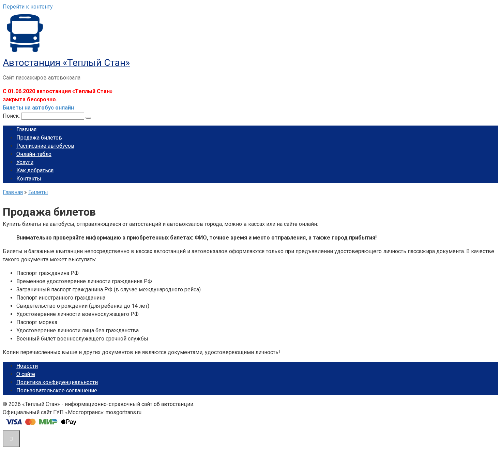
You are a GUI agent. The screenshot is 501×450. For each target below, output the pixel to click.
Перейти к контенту (28, 6)
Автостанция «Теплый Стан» (66, 62)
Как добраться (35, 170)
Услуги (24, 162)
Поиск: (12, 116)
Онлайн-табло (33, 154)
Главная (26, 129)
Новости (27, 366)
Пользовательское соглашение (56, 390)
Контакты (28, 178)
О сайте (25, 374)
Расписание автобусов (45, 146)
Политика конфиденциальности (57, 382)
